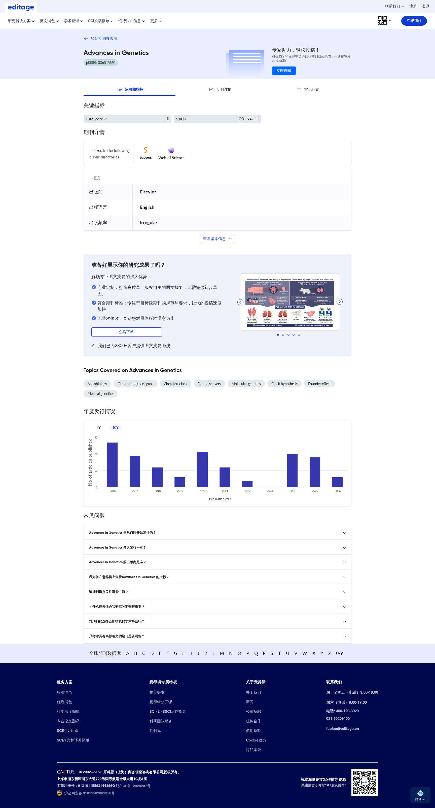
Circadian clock (175, 384)
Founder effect (319, 384)
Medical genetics (101, 393)
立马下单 (127, 332)
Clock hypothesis (284, 384)
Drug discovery (209, 384)
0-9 (339, 653)
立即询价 (284, 71)
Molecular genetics (246, 384)
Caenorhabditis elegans (135, 384)
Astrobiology (97, 384)
